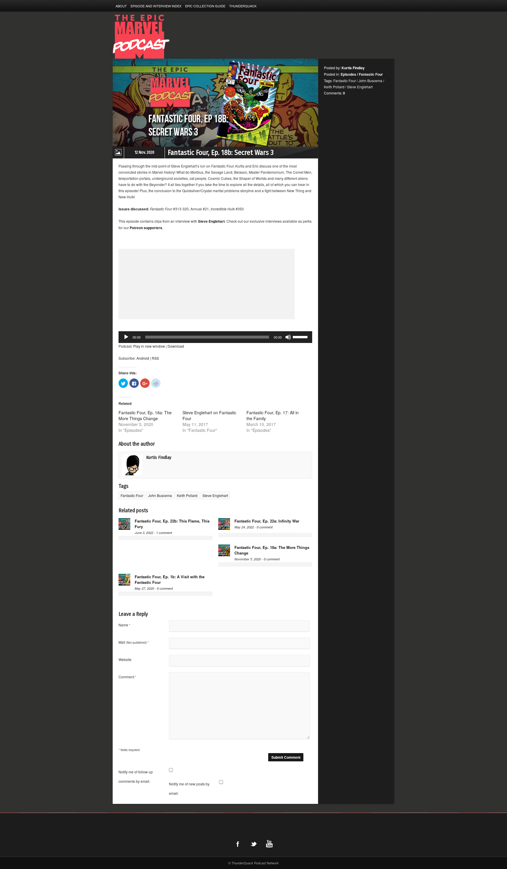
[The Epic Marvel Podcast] (184, 37)
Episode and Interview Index (156, 6)
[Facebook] (238, 844)
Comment (127, 676)
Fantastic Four (132, 495)
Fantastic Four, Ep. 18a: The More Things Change (145, 415)
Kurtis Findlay (158, 457)
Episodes (348, 74)
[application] (215, 337)
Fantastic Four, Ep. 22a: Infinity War (266, 521)
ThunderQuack (242, 6)
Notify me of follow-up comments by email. (136, 776)
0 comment (265, 527)
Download (176, 346)
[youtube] (269, 844)
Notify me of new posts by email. (189, 788)
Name (124, 624)
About (121, 6)
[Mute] (288, 337)
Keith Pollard (187, 495)
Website (125, 659)
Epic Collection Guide (205, 6)
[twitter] (253, 844)
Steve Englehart (215, 495)
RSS (155, 358)
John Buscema (160, 495)
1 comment (164, 532)
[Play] (126, 337)
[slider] (301, 336)
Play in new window (149, 346)
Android (142, 358)
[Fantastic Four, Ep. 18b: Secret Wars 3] (215, 103)
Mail (134, 642)
